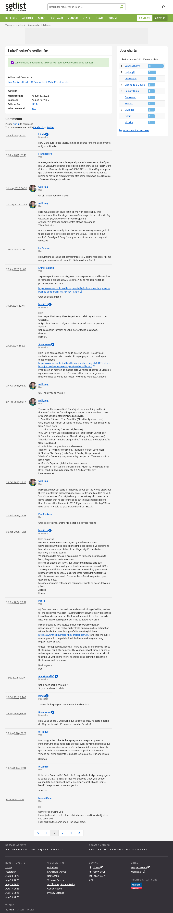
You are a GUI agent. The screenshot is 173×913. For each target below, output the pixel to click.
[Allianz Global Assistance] (136, 885)
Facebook (38, 127)
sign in (16, 124)
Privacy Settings (55, 893)
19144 (35, 104)
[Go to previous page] (38, 833)
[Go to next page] (79, 833)
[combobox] (86, 6)
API (91, 880)
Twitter (50, 127)
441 (34, 108)
